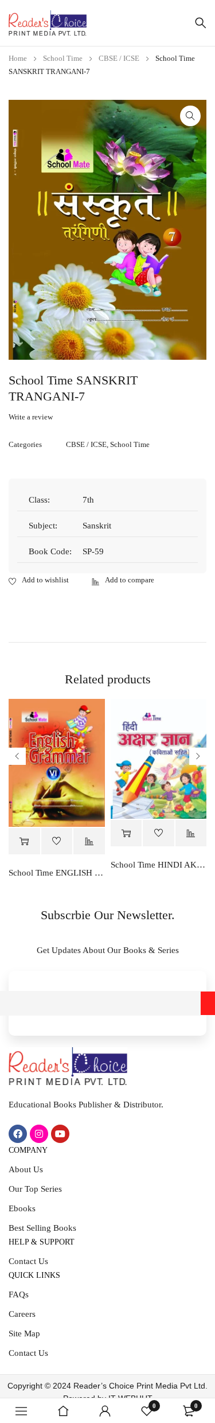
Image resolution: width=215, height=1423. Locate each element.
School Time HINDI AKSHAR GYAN (159, 864)
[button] (190, 116)
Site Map (24, 1333)
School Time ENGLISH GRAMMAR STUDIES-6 (57, 872)
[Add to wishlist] (39, 580)
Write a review (31, 417)
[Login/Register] (104, 1410)
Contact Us (28, 1261)
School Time (63, 58)
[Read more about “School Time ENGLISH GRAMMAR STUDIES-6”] (24, 841)
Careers (22, 1314)
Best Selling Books (42, 1228)
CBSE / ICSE (119, 58)
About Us (26, 1169)
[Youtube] (60, 1134)
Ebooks (22, 1208)
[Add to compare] (123, 580)
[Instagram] (39, 1134)
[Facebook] (18, 1134)
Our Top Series (35, 1188)
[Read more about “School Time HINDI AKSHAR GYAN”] (126, 833)
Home (18, 58)
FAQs (19, 1294)
